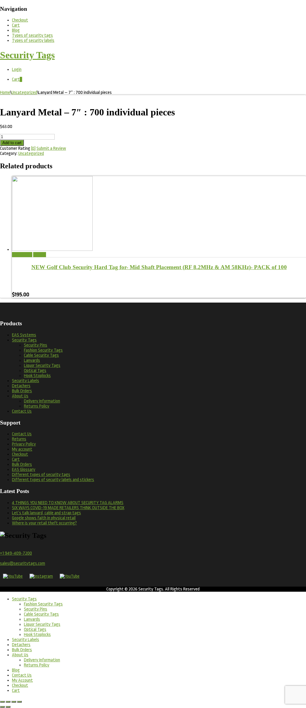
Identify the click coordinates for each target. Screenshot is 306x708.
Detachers (21, 385)
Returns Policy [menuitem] (36, 665)
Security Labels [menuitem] (25, 639)
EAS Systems (24, 335)
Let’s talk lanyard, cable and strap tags (46, 512)
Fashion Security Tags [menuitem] (43, 604)
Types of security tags (32, 35)
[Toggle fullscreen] (8, 702)
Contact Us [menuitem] (22, 675)
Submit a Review (51, 148)
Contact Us (22, 411)
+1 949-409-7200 (16, 553)
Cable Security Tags (41, 355)
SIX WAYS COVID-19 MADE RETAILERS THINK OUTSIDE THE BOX (68, 507)
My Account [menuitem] (22, 680)
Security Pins (35, 345)
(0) (33, 148)
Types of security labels (33, 40)
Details (39, 254)
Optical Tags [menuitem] (35, 629)
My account (22, 449)
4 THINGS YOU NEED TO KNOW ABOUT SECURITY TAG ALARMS (67, 502)
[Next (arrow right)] (8, 707)
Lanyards (32, 360)
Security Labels (25, 380)
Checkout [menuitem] (20, 685)
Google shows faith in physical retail (44, 518)
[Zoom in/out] (2, 702)
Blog (16, 30)
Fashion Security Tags (43, 350)
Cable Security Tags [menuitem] (41, 614)
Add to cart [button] (22, 254)
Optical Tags (35, 370)
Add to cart (12, 143)
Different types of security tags (41, 474)
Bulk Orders (22, 390)
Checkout (20, 20)
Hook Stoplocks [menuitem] (37, 634)
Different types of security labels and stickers (53, 479)
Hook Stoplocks (37, 375)
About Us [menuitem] (20, 654)
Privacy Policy (24, 444)
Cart (16, 25)
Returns (19, 439)
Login (17, 69)
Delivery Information (42, 401)
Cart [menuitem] (16, 690)
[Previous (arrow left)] (2, 707)
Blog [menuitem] (16, 670)
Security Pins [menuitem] (35, 609)
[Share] (13, 702)
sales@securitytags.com (22, 563)
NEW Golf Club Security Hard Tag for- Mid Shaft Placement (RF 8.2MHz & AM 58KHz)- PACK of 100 (159, 267)
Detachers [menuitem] (21, 644)
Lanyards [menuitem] (32, 619)
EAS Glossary (23, 469)
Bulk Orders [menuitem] (22, 649)
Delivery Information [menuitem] (42, 660)
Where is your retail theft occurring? (44, 523)
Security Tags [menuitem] (24, 599)
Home (5, 92)
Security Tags (24, 340)
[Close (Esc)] (19, 702)
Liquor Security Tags (42, 365)
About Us (20, 396)
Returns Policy (36, 406)
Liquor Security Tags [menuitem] (42, 624)
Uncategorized (24, 92)
